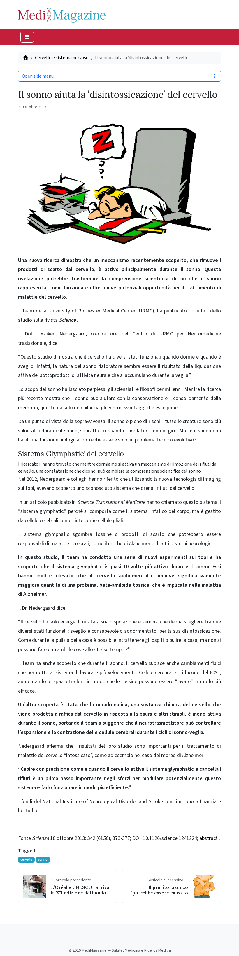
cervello (26, 859)
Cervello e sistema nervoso (62, 58)
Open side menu (38, 76)
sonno (43, 859)
